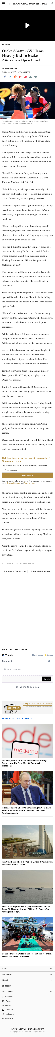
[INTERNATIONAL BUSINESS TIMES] (28, 4)
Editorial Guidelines (40, 571)
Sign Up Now (13, 708)
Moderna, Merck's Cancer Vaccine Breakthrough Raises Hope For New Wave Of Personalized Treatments (24, 763)
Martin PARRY (11, 68)
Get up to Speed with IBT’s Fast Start (37, 704)
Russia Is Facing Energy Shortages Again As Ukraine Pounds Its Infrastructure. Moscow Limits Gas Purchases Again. (26, 810)
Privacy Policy (29, 483)
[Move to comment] (35, 76)
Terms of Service (13, 483)
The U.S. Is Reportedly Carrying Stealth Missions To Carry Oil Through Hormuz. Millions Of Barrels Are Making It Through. (26, 909)
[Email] (30, 76)
